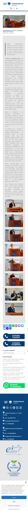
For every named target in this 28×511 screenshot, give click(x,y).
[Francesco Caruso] (14, 227)
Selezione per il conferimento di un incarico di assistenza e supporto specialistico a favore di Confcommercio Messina (14, 369)
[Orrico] (14, 271)
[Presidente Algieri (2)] (14, 300)
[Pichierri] (14, 241)
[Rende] (14, 256)
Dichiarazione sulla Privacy (14, 509)
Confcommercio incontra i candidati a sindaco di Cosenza (13, 31)
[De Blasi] (14, 286)
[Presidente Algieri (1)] (14, 315)
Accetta (14, 497)
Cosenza (12, 33)
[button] (26, 482)
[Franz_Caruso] (14, 212)
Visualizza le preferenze (14, 505)
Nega (14, 501)
